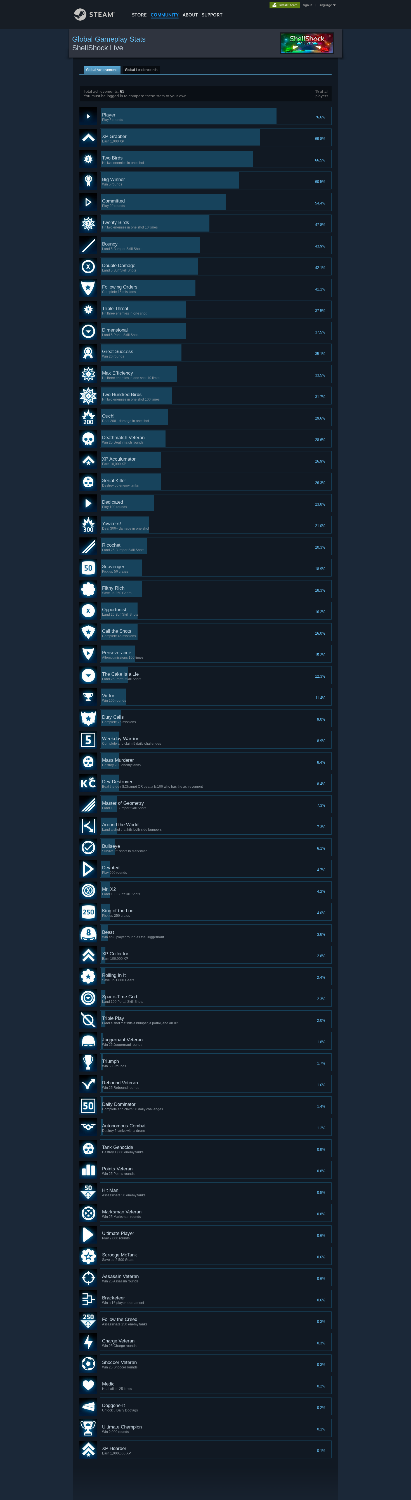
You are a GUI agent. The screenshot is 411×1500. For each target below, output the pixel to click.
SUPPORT (212, 15)
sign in (307, 5)
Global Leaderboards (141, 70)
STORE (139, 15)
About (190, 15)
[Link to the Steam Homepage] (94, 19)
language (325, 5)
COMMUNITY (165, 15)
